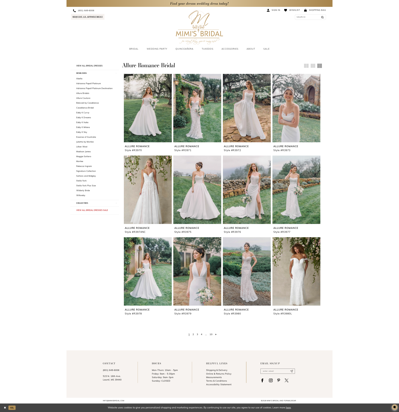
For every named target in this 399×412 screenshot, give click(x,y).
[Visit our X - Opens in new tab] (286, 380)
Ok (12, 407)
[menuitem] (100, 10)
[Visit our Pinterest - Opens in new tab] (278, 380)
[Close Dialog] (5, 408)
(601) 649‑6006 (111, 370)
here (288, 407)
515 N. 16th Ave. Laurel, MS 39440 (112, 378)
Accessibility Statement (219, 385)
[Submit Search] (322, 17)
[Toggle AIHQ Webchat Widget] (394, 407)
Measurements (214, 378)
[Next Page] (216, 334)
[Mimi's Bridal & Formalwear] (199, 27)
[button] (273, 10)
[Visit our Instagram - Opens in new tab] (271, 380)
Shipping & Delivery (216, 370)
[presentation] (148, 108)
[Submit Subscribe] (291, 371)
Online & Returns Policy (219, 374)
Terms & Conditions (216, 381)
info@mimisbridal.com (113, 401)
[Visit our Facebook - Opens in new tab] (262, 380)
